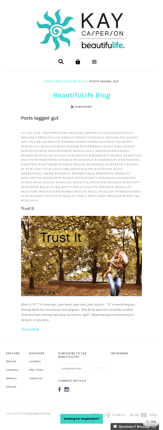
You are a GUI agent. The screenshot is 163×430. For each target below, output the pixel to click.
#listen (87, 169)
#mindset (63, 173)
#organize (107, 178)
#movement (52, 178)
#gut (25, 160)
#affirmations (56, 133)
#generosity (99, 155)
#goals (116, 155)
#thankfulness (128, 191)
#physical (64, 182)
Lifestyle (11, 386)
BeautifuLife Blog (71, 81)
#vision (51, 196)
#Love (118, 169)
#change (68, 142)
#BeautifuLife (49, 137)
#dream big (75, 146)
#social (80, 191)
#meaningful (32, 173)
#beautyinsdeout (90, 137)
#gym (34, 160)
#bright (53, 142)
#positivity (131, 182)
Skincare (11, 361)
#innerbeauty (105, 160)
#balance (29, 137)
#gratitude (132, 155)
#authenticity (121, 133)
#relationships (85, 187)
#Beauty (68, 137)
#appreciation (97, 133)
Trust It (27, 208)
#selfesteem (49, 191)
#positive (81, 182)
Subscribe (83, 106)
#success (106, 191)
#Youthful (30, 200)
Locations (35, 361)
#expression (106, 151)
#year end (131, 196)
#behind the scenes (121, 137)
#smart (67, 191)
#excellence (83, 151)
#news (68, 178)
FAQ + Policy (36, 370)
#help (89, 160)
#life (25, 169)
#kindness (95, 164)
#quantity (63, 187)
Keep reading (30, 329)
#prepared (30, 187)
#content (125, 142)
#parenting (126, 178)
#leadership (115, 164)
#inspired (29, 164)
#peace (27, 182)
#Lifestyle (39, 169)
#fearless (29, 155)
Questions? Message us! (136, 426)
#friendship (78, 155)
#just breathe (50, 164)
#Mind (49, 173)
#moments (105, 173)
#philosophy (44, 182)
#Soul (93, 191)
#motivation (31, 178)
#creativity (30, 146)
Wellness (11, 378)
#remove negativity (115, 187)
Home (48, 81)
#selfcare (29, 191)
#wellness (97, 196)
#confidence (87, 142)
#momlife (122, 173)
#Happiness (48, 160)
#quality (47, 187)
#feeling (46, 155)
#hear (78, 160)
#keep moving (74, 164)
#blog (41, 142)
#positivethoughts (105, 182)
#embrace (94, 146)
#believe (28, 142)
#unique (37, 196)
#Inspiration (129, 160)
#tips (25, 196)
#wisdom (114, 196)
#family (123, 151)
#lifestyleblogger (64, 169)
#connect (107, 142)
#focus (61, 155)
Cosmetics (12, 370)
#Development (53, 146)
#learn (133, 164)
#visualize (67, 196)
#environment (60, 151)
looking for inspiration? (81, 419)
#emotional (113, 146)
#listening (103, 169)
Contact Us (35, 378)
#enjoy (129, 146)
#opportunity (86, 178)
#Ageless (76, 133)
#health (65, 160)
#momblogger (83, 173)
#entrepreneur (34, 151)
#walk (82, 196)
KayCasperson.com (38, 413)
